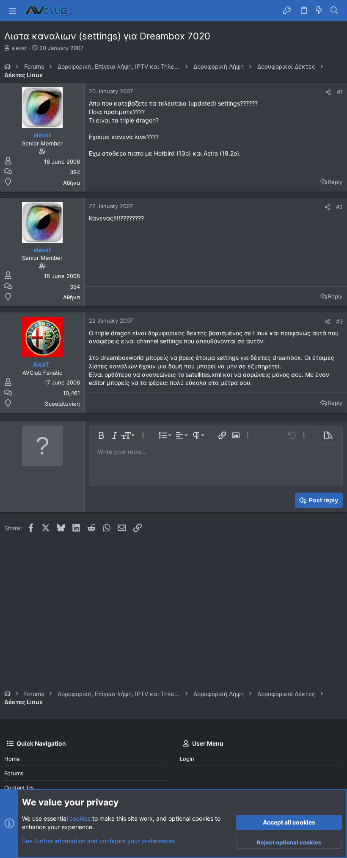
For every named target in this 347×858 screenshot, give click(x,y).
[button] (12, 10)
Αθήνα (71, 182)
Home (12, 758)
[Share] (328, 92)
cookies (80, 818)
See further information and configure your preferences (98, 840)
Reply (335, 181)
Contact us (19, 787)
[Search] (334, 10)
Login (187, 758)
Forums (14, 773)
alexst (19, 48)
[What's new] (319, 10)
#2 (339, 206)
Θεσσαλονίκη (62, 403)
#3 (339, 321)
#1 (340, 92)
